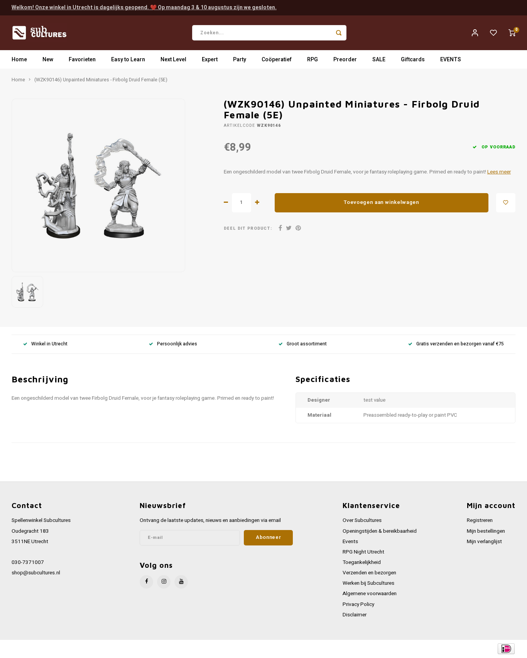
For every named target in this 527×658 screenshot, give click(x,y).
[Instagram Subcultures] (164, 582)
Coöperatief (277, 60)
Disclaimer (355, 615)
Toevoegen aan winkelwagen (381, 202)
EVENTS (450, 60)
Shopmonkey (167, 649)
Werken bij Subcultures (368, 583)
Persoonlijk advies (177, 344)
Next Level (173, 60)
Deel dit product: (248, 228)
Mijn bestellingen (486, 531)
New (47, 60)
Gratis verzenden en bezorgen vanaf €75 (460, 344)
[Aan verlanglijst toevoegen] (505, 202)
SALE (378, 60)
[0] (511, 33)
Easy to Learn (128, 60)
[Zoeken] (338, 32)
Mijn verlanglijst (484, 541)
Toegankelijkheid (362, 562)
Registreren (480, 520)
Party (239, 60)
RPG (312, 60)
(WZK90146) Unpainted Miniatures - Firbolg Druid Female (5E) (100, 79)
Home (19, 60)
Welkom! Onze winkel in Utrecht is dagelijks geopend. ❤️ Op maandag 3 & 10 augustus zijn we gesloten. (144, 7)
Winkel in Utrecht (49, 344)
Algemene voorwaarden (370, 593)
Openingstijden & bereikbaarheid (380, 531)
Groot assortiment (307, 344)
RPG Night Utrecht (363, 552)
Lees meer (499, 172)
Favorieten (82, 60)
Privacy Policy (358, 604)
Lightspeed (116, 649)
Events (350, 541)
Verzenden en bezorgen (369, 573)
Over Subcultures (362, 520)
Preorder (345, 60)
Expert (210, 60)
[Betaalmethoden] (505, 649)
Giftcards (413, 60)
